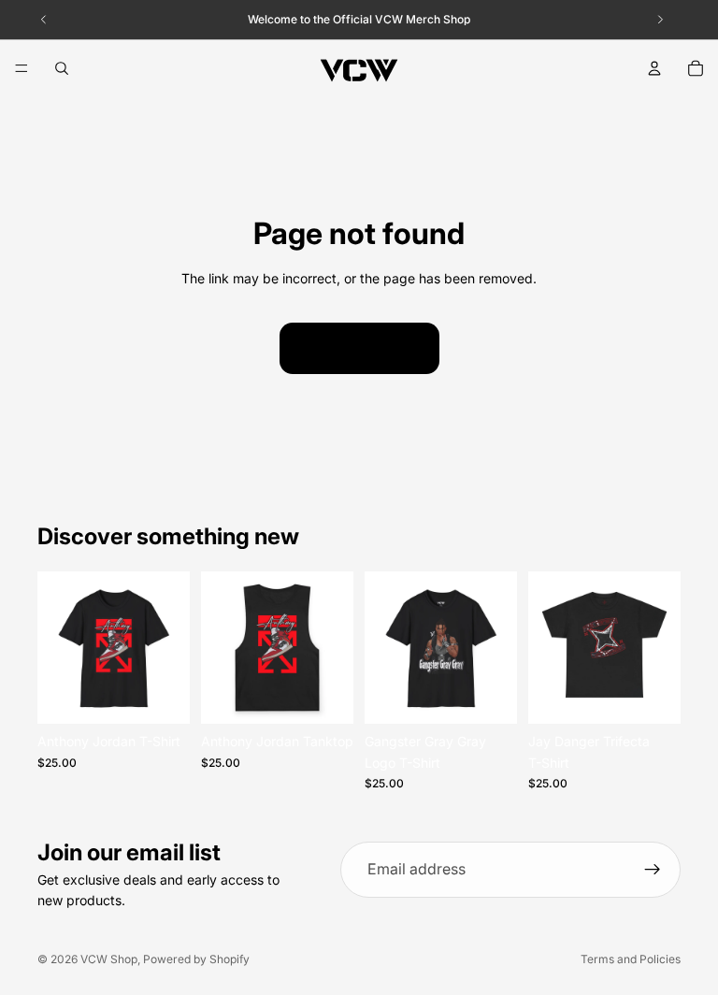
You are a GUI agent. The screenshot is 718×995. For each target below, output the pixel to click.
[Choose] (161, 696)
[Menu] (21, 68)
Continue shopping (359, 347)
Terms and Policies (631, 959)
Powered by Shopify (196, 959)
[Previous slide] (58, 648)
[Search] (61, 68)
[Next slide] (169, 648)
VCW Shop (108, 959)
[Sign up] (652, 869)
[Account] (654, 68)
